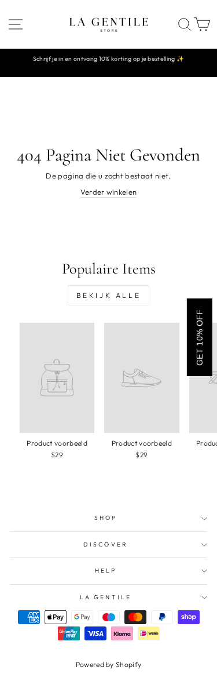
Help (105, 570)
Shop (105, 518)
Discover (105, 544)
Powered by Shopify (109, 664)
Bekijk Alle (108, 295)
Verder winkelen (108, 191)
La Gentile (105, 597)
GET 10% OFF (199, 337)
